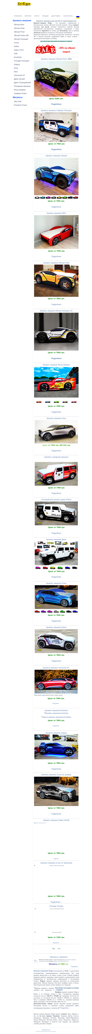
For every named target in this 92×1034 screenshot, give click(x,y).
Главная (18, 16)
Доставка (55, 16)
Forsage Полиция (21, 61)
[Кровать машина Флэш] (56, 397)
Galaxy (17, 64)
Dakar (16, 46)
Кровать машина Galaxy (56, 733)
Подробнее (56, 207)
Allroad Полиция (21, 39)
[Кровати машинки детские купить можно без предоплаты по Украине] (59, 949)
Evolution (18, 57)
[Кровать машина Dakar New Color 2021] (56, 836)
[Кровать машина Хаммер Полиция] (56, 127)
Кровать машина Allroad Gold (56, 263)
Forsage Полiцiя (56, 906)
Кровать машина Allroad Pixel (54, 59)
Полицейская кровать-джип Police (56, 499)
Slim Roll (17, 101)
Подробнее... (56, 703)
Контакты (68, 16)
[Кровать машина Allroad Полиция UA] (56, 332)
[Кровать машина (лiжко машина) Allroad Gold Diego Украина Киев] (56, 281)
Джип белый (19, 79)
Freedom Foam (20, 105)
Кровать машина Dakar (56, 627)
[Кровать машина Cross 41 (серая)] (56, 791)
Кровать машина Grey (56, 418)
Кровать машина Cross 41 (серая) (56, 775)
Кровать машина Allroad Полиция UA (56, 311)
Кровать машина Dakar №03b (56, 820)
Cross (16, 43)
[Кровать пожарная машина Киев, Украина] (56, 474)
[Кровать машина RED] (56, 232)
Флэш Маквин (20, 90)
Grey (16, 68)
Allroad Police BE (21, 35)
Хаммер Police (20, 93)
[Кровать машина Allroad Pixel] (56, 79)
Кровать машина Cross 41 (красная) (56, 863)
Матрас (28, 16)
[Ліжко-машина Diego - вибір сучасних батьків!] (24, 6)
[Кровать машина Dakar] (56, 641)
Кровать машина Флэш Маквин (56, 365)
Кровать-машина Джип (56, 539)
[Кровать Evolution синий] (56, 713)
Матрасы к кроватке (58, 957)
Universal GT (19, 75)
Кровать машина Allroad (56, 156)
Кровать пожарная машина (56, 457)
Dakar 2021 (19, 50)
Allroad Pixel (19, 32)
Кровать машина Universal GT (56, 668)
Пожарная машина (22, 86)
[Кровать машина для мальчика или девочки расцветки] (56, 197)
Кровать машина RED (56, 213)
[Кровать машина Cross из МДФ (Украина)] (56, 597)
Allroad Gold (19, 28)
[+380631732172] (27, 11)
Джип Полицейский (22, 83)
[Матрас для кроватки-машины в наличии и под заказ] (36, 961)
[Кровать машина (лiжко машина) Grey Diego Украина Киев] (56, 431)
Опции (45, 16)
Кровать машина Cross (56, 583)
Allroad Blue (19, 25)
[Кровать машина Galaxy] (56, 746)
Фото (36, 16)
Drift (15, 54)
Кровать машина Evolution (56, 710)
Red (15, 72)
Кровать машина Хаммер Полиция (56, 110)
